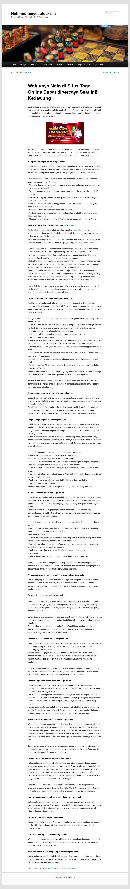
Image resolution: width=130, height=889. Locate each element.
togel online (69, 225)
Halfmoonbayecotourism (33, 13)
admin (56, 868)
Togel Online (98, 64)
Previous (107, 72)
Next (116, 72)
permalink (72, 868)
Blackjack (23, 64)
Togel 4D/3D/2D (84, 64)
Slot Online (70, 64)
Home (14, 64)
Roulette (59, 64)
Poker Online (47, 64)
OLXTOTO (71, 877)
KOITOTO (34, 64)
